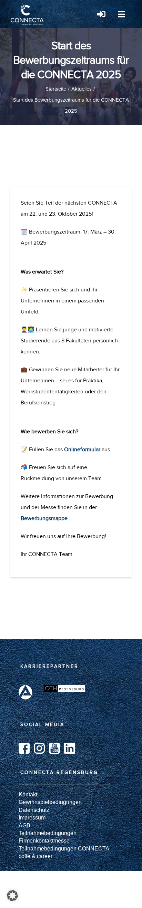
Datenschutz (34, 810)
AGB (24, 825)
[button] (12, 895)
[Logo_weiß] (27, 6)
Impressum (32, 818)
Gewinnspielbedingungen (50, 802)
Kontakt (28, 794)
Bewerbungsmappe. (45, 518)
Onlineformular (82, 449)
